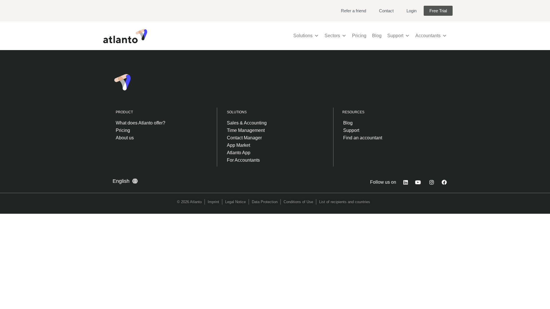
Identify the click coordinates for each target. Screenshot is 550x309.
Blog (377, 35)
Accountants (428, 35)
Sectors (332, 35)
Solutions (303, 35)
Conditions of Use (298, 202)
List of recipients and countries (344, 202)
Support (395, 35)
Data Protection (265, 202)
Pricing (359, 35)
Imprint (213, 202)
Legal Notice (235, 202)
